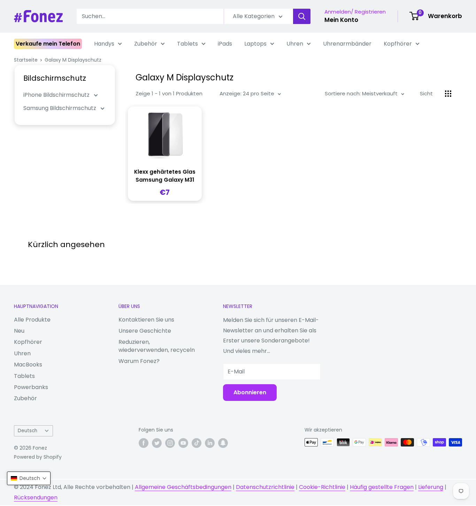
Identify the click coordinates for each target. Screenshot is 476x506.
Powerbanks (31, 387)
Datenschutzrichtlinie (265, 487)
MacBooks (28, 365)
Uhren (294, 44)
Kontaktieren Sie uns (146, 320)
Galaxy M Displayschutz (73, 59)
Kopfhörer (398, 44)
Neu (19, 331)
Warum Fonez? (139, 361)
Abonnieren (249, 392)
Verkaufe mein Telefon (48, 44)
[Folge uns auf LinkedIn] (210, 443)
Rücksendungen (35, 497)
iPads (225, 44)
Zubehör (145, 44)
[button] (28, 478)
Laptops (255, 44)
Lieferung (430, 487)
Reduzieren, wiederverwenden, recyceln (156, 346)
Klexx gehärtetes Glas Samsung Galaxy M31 (164, 175)
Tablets (187, 44)
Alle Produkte (32, 320)
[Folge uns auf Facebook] (143, 443)
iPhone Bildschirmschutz (57, 95)
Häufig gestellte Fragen (382, 487)
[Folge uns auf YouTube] (183, 443)
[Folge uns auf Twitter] (157, 443)
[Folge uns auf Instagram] (170, 443)
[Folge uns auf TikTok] (196, 443)
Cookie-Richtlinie (322, 487)
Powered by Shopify (38, 456)
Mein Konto (341, 20)
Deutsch (27, 430)
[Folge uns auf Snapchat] (223, 443)
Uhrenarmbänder (347, 44)
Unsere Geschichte (144, 331)
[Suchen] (301, 16)
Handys (104, 44)
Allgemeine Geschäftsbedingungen (183, 487)
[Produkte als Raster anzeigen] (448, 93)
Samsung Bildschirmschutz (60, 108)
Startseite (26, 59)
